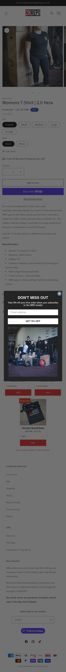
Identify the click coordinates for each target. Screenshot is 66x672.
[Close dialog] (59, 293)
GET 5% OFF (33, 321)
